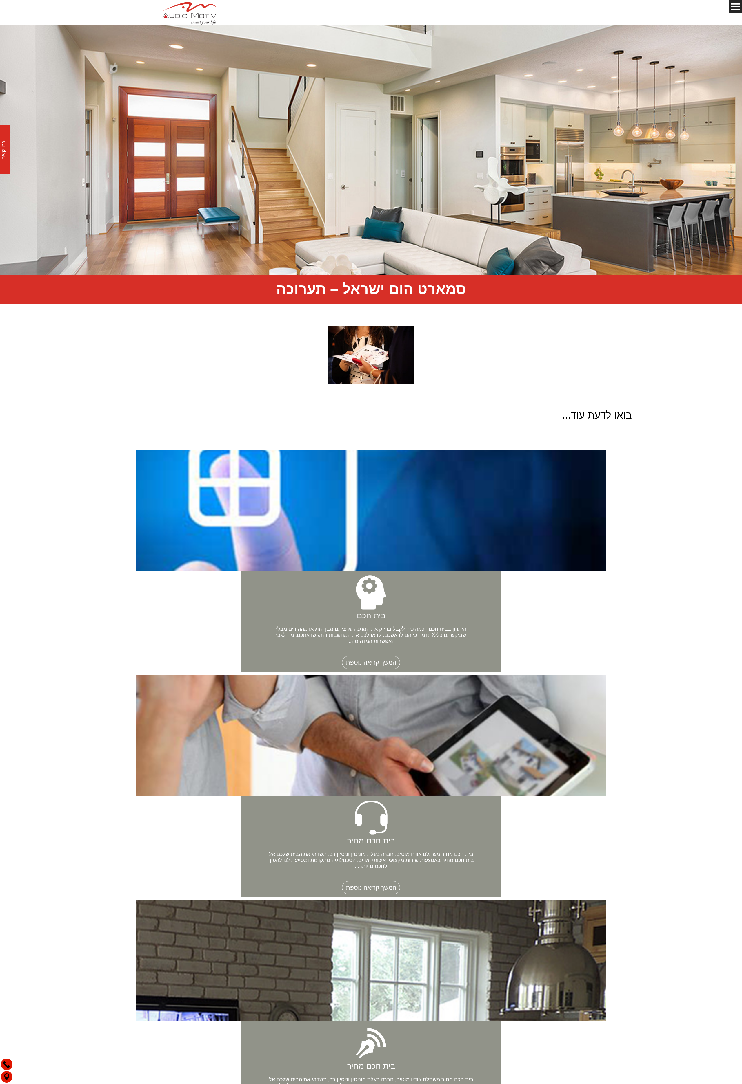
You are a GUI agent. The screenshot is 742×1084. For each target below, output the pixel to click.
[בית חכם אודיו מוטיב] (189, 12)
